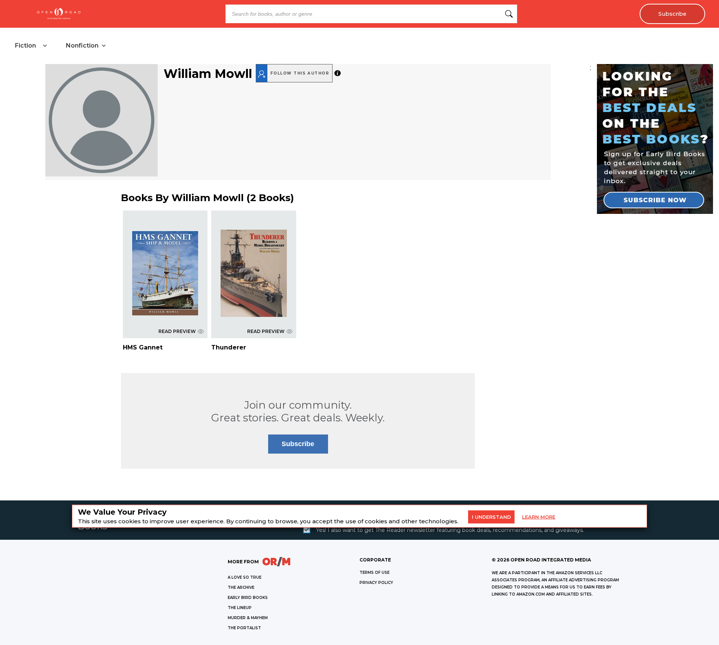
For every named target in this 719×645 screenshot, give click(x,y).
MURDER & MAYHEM (248, 617)
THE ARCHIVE (241, 587)
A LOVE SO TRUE (244, 577)
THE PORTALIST (244, 628)
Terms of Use (374, 572)
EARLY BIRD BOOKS (248, 597)
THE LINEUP (240, 607)
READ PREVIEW (177, 331)
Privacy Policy (376, 582)
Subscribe (672, 13)
